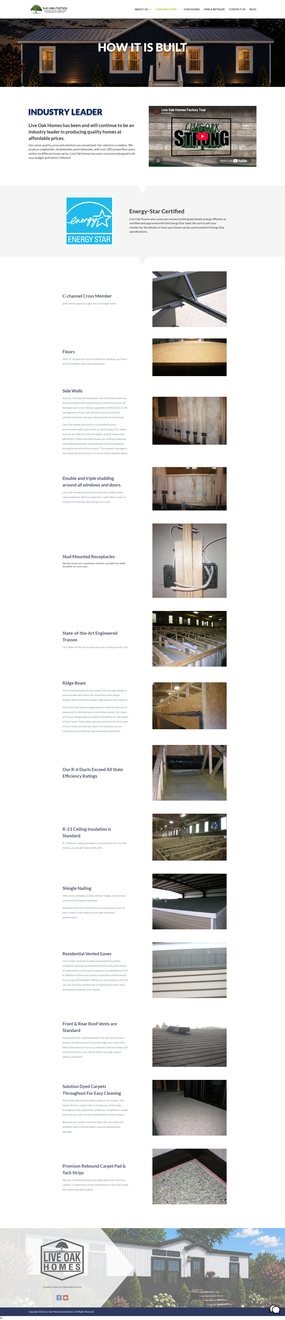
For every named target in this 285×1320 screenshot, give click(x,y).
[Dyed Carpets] (189, 1134)
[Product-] (189, 799)
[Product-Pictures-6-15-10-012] (189, 665)
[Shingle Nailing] (189, 928)
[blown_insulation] (189, 859)
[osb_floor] (189, 375)
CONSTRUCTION (165, 9)
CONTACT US (237, 9)
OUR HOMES (192, 9)
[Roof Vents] (189, 1065)
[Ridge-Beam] (189, 728)
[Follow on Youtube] (65, 1297)
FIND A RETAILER (214, 9)
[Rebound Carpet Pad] (189, 1203)
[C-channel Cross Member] (189, 326)
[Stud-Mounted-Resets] (189, 596)
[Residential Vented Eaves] (189, 997)
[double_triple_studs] (189, 509)
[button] (274, 1310)
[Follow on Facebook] (59, 1297)
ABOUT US (141, 9)
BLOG (253, 9)
